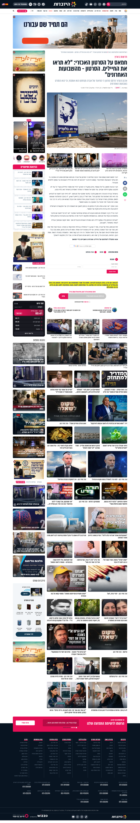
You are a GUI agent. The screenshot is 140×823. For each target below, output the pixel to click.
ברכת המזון (24, 754)
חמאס (101, 252)
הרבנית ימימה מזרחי (37, 754)
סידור (26, 739)
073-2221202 (85, 801)
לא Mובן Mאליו (96, 745)
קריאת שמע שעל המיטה (20, 776)
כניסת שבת (123, 759)
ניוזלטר (124, 751)
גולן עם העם (96, 756)
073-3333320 (26, 786)
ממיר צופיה (124, 799)
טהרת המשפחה (38, 748)
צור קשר (45, 11)
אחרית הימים (67, 765)
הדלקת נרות (39, 751)
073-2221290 (46, 793)
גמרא (69, 748)
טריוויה (84, 762)
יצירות (84, 767)
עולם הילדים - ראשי (81, 742)
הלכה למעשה (96, 751)
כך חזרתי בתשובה (95, 765)
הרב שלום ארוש (53, 767)
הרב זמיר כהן (98, 11)
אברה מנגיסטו (90, 252)
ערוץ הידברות (122, 745)
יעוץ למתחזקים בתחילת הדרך (42, 782)
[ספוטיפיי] (30, 4)
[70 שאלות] (35, 4)
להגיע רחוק (97, 762)
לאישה (40, 742)
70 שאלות (83, 11)
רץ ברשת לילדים (82, 745)
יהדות (111, 742)
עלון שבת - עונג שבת (83, 782)
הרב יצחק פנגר (54, 751)
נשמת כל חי (24, 770)
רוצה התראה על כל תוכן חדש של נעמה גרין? (82, 291)
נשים (111, 751)
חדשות (111, 11)
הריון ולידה (39, 762)
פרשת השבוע (109, 767)
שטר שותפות (105, 11)
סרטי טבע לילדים (81, 765)
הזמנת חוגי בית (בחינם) (44, 791)
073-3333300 (104, 793)
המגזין (111, 745)
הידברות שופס (122, 767)
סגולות (69, 756)
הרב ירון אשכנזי (54, 759)
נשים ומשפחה (38, 739)
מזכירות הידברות (123, 782)
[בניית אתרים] (42, 817)
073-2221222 (123, 785)
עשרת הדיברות (67, 751)
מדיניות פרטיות (122, 742)
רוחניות (111, 754)
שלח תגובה (112, 271)
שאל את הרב (76, 11)
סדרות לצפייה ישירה (81, 754)
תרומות (50, 11)
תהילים (25, 762)
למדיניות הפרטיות (79, 302)
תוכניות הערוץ (95, 739)
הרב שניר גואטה (53, 756)
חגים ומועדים (109, 770)
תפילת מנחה (24, 745)
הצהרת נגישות (122, 773)
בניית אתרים (33, 817)
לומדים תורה (67, 742)
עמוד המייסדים (122, 770)
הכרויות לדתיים (67, 767)
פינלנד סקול (68, 754)
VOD (120, 11)
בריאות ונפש (67, 762)
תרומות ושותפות (121, 765)
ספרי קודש (68, 770)
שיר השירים (24, 767)
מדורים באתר (109, 739)
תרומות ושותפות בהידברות (101, 782)
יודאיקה (69, 773)
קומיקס (84, 759)
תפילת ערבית (23, 748)
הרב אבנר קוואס (53, 770)
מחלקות (56, 11)
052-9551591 (84, 793)
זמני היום (69, 11)
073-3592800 (65, 785)
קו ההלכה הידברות (103, 791)
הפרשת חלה (39, 767)
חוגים (84, 770)
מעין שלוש (24, 756)
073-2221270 (27, 793)
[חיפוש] (108, 4)
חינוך (69, 759)
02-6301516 (123, 795)
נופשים (124, 762)
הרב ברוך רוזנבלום (53, 762)
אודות (124, 776)
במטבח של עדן (96, 748)
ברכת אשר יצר (23, 773)
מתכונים (40, 745)
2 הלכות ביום (122, 754)
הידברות (123, 739)
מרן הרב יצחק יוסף (53, 748)
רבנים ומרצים (54, 739)
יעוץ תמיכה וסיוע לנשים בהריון (81, 791)
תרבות (111, 762)
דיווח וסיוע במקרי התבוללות (62, 791)
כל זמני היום (29, 333)
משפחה (111, 756)
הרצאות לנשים (38, 765)
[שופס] (39, 4)
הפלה (40, 759)
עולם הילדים (90, 11)
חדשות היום (109, 748)
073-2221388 (84, 785)
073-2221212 (104, 785)
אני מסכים (81, 302)
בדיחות (84, 748)
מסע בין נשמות (96, 759)
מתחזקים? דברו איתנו (20, 4)
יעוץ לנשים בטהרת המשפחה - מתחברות (119, 792)
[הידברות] (65, 4)
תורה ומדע (110, 759)
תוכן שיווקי (110, 773)
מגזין (116, 11)
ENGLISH (39, 11)
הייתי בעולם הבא (95, 770)
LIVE (32, 11)
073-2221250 (104, 801)
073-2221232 (46, 785)
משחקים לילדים (82, 756)
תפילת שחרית (23, 742)
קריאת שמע (24, 759)
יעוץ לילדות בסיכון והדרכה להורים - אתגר (22, 783)
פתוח (98, 754)
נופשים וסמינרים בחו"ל (83, 799)
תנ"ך (69, 745)
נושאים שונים (66, 739)
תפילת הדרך (24, 765)
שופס (60, 11)
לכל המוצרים (29, 634)
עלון (65, 11)
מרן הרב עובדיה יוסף (52, 745)
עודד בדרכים (97, 742)
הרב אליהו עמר (54, 773)
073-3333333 (123, 801)
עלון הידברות (122, 748)
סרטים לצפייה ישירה (80, 751)
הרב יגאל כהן (54, 754)
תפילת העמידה (23, 751)
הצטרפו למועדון (21, 11)
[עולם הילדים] (43, 4)
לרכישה (25, 594)
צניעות (40, 756)
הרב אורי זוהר (54, 765)
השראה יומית (96, 767)
